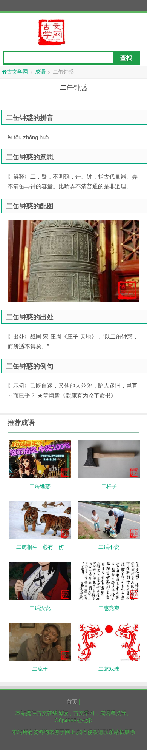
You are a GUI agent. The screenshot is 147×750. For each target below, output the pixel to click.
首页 (72, 701)
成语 (40, 71)
